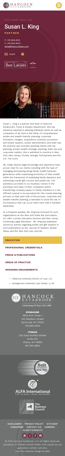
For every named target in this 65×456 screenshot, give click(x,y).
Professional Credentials (23, 247)
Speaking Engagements (21, 269)
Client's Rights (32, 430)
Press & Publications (20, 254)
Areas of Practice (18, 262)
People (15, 20)
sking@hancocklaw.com (17, 46)
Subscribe (16, 427)
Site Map (52, 424)
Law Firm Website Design (28, 451)
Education (12, 240)
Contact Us (33, 427)
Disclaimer (15, 424)
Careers (49, 427)
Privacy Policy (34, 424)
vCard (12, 54)
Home (7, 20)
